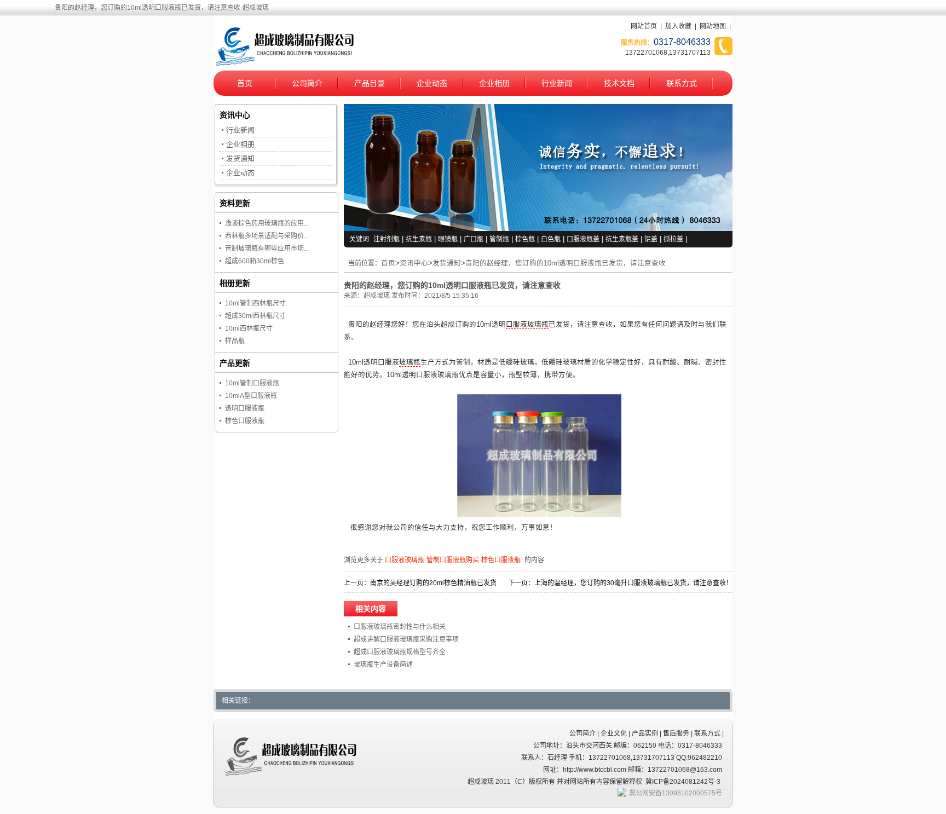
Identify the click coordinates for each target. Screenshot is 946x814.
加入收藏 (678, 26)
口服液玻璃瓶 (527, 324)
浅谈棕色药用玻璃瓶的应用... (267, 223)
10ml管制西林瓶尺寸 (255, 303)
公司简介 (307, 83)
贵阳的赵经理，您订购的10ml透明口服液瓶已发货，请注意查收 (565, 263)
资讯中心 (414, 263)
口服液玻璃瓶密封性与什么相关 (400, 627)
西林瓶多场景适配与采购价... (267, 236)
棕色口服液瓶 (501, 560)
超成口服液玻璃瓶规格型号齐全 (400, 652)
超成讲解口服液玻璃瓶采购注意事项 (406, 639)
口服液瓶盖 (583, 239)
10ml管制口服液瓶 (252, 383)
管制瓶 (499, 239)
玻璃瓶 (409, 362)
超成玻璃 (377, 295)
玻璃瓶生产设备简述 (383, 664)
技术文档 (619, 83)
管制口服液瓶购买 (452, 560)
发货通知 (446, 263)
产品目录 (369, 83)
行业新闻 (556, 83)
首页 (244, 83)
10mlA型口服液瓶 (251, 396)
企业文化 (614, 733)
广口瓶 (473, 239)
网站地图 (713, 26)
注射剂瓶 (386, 239)
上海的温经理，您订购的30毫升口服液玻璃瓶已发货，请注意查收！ (633, 583)
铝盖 (650, 239)
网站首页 (644, 26)
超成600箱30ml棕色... (257, 261)
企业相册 (494, 83)
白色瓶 (551, 239)
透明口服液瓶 (244, 408)
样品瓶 (235, 341)
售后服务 (676, 733)
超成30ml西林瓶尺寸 (255, 316)
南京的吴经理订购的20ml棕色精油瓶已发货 (433, 583)
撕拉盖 (673, 239)
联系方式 (681, 83)
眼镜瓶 (448, 239)
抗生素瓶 (419, 239)
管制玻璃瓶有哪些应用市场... (267, 248)
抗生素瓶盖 (621, 239)
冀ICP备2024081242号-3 (682, 782)
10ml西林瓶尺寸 (249, 328)
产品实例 (645, 733)
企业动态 (432, 83)
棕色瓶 (525, 239)
